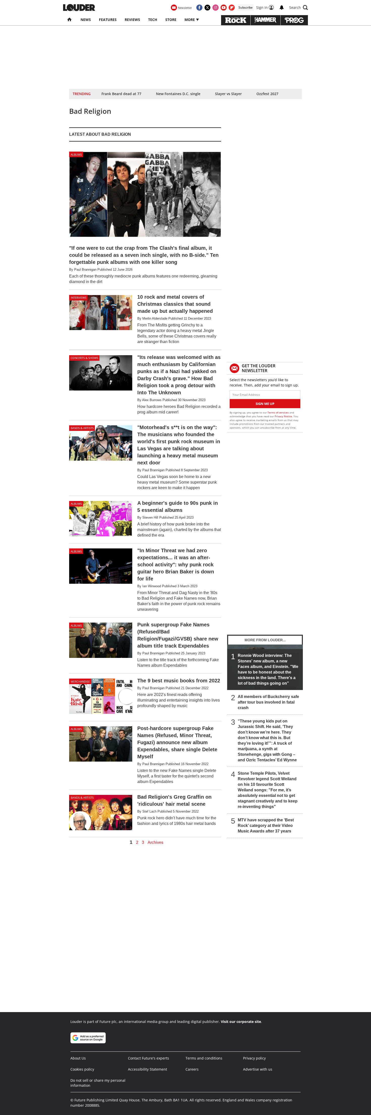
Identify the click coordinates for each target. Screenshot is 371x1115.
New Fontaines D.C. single (178, 93)
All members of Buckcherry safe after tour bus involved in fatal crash (268, 702)
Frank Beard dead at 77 (121, 93)
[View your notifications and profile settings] (282, 8)
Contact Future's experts (148, 1058)
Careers (192, 1069)
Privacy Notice (283, 416)
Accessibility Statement (147, 1069)
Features (108, 19)
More (190, 19)
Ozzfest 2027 (267, 93)
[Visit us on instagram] (216, 8)
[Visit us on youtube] (224, 8)
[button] (298, 7)
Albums (76, 154)
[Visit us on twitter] (207, 8)
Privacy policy (254, 1058)
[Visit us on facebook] (199, 8)
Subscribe (245, 7)
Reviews (132, 19)
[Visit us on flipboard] (232, 8)
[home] (69, 19)
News (86, 19)
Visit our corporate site (241, 1021)
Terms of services (278, 412)
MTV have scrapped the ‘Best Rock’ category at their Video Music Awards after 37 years (266, 825)
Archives (155, 843)
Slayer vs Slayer (228, 93)
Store (170, 19)
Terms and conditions (204, 1058)
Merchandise (80, 681)
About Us (78, 1058)
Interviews (78, 297)
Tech (152, 19)
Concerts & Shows (84, 358)
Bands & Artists (82, 428)
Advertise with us (257, 1069)
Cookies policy (82, 1069)
